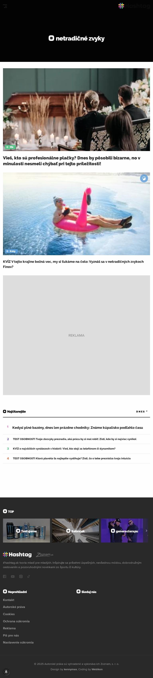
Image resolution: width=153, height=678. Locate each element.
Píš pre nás (11, 635)
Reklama (9, 628)
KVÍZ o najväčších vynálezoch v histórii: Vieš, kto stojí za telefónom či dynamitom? (64, 448)
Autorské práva (14, 607)
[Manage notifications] (6, 672)
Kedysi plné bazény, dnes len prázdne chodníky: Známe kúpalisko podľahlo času (77, 428)
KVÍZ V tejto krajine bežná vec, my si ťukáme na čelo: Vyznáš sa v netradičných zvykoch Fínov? (73, 264)
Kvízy (13, 251)
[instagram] (21, 576)
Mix (12, 147)
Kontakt (8, 600)
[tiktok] (28, 576)
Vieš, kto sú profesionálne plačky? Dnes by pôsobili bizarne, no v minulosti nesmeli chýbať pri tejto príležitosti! (71, 160)
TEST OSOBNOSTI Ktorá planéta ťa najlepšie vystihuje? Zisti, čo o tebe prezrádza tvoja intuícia (72, 458)
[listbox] (136, 411)
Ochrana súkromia (16, 621)
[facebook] (4, 576)
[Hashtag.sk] (134, 6)
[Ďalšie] (146, 531)
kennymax (70, 669)
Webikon (97, 669)
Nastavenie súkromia (18, 642)
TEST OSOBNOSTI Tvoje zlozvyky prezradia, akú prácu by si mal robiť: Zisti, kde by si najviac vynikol (74, 439)
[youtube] (13, 576)
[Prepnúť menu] (5, 6)
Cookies (9, 614)
